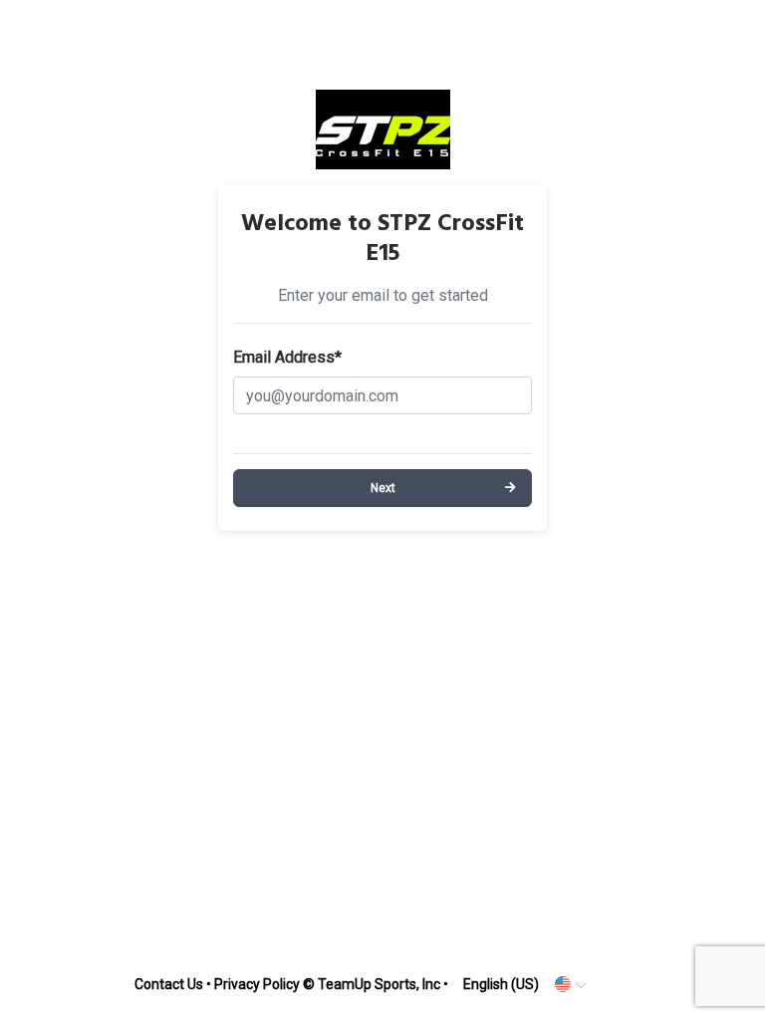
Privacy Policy (257, 984)
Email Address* (287, 357)
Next (383, 488)
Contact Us (168, 984)
